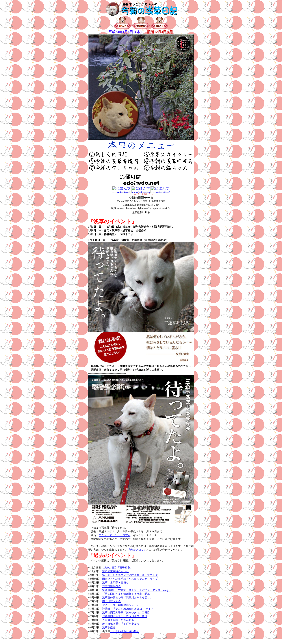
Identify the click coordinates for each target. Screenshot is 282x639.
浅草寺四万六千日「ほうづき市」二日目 (126, 612)
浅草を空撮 (108, 627)
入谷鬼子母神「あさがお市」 (119, 620)
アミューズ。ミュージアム (114, 535)
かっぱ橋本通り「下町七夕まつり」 (123, 623)
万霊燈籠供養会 (111, 586)
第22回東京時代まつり (115, 571)
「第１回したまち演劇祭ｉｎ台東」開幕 (126, 593)
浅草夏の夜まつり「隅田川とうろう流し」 (127, 597)
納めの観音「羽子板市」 (118, 567)
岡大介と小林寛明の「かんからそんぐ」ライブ (130, 578)
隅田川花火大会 (111, 601)
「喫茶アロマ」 (137, 549)
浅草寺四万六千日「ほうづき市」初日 (124, 616)
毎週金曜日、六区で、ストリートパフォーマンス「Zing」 (136, 590)
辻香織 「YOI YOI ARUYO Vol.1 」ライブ (127, 608)
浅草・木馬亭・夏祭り (115, 582)
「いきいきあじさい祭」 (124, 631)
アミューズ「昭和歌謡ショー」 (120, 605)
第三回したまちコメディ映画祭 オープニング (130, 575)
